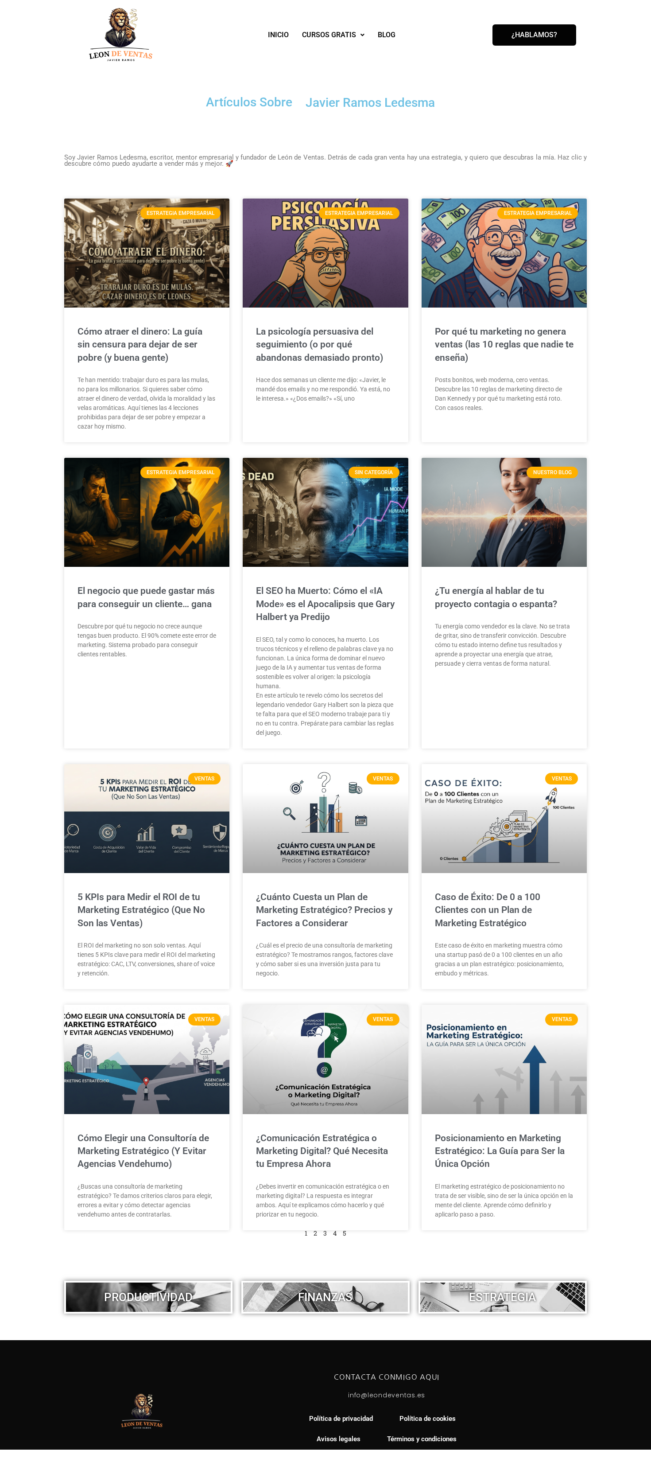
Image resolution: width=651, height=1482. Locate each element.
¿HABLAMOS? (534, 35)
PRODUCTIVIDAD (148, 1297)
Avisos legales (338, 1439)
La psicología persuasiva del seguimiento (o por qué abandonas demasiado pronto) (319, 344)
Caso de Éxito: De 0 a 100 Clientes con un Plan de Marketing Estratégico (487, 910)
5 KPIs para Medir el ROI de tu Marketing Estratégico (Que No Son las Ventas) (141, 910)
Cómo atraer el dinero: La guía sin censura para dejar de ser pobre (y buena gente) (140, 344)
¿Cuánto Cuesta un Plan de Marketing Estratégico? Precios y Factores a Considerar (324, 910)
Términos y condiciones (422, 1439)
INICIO (278, 35)
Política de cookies (427, 1419)
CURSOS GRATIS (329, 35)
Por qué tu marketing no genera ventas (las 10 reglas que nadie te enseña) (504, 344)
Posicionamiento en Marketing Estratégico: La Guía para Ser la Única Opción (500, 1151)
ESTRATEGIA (502, 1297)
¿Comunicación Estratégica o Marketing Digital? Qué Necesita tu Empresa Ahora (322, 1151)
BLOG (386, 35)
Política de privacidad (341, 1419)
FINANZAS (325, 1297)
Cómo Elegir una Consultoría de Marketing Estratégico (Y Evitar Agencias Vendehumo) (143, 1151)
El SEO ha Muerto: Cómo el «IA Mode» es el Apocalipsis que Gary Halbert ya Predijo (325, 603)
